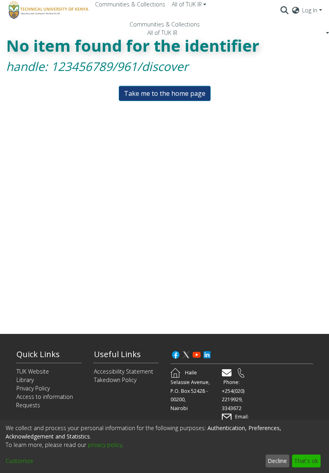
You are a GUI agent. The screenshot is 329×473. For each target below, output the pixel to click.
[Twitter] (186, 354)
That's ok (306, 461)
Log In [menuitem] (309, 10)
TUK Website (32, 371)
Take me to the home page (164, 93)
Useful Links (117, 354)
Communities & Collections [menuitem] (130, 4)
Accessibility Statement (123, 371)
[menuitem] (189, 4)
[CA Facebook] (176, 354)
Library (25, 380)
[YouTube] (196, 354)
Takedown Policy (115, 380)
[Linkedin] (207, 354)
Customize (19, 461)
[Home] (47, 10)
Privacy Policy (33, 388)
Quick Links (38, 354)
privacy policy (105, 445)
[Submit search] (285, 10)
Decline (277, 461)
